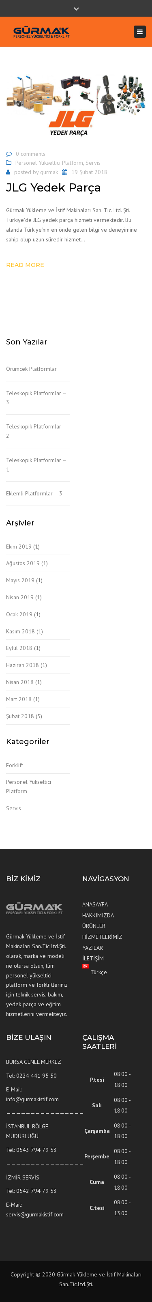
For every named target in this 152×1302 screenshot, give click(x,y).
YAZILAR (92, 947)
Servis (93, 162)
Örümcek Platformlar (31, 368)
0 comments (30, 153)
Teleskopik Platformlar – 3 (36, 398)
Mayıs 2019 (20, 580)
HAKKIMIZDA (98, 915)
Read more (25, 265)
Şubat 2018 (20, 716)
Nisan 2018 (20, 682)
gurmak (49, 172)
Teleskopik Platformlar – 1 (36, 464)
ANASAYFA (95, 904)
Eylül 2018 (19, 648)
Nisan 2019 (20, 597)
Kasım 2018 (20, 631)
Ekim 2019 (19, 546)
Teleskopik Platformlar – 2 (36, 431)
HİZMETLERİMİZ (102, 936)
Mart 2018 (19, 699)
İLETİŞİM (93, 958)
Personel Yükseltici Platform (49, 162)
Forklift (14, 765)
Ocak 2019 (19, 614)
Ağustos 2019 (23, 563)
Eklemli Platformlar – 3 (34, 493)
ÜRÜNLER (93, 926)
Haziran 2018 (22, 665)
